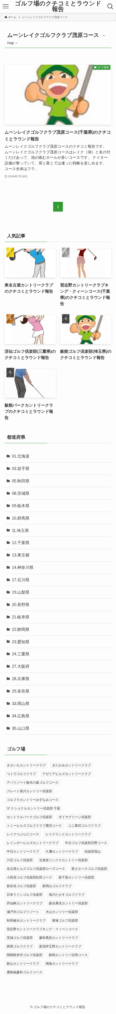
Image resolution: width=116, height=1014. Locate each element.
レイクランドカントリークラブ (68, 834)
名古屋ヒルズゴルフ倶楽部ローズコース (36, 869)
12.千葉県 (20, 542)
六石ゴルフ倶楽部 (20, 860)
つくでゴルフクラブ (21, 774)
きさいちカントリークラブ (26, 765)
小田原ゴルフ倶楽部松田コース (29, 877)
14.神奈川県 (22, 567)
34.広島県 (20, 716)
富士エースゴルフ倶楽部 (89, 869)
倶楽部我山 (92, 851)
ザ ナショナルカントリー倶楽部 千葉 (33, 808)
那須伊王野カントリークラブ (60, 946)
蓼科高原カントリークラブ (58, 938)
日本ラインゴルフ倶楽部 (24, 895)
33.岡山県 (20, 703)
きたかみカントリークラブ (71, 765)
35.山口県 (20, 728)
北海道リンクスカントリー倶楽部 (63, 860)
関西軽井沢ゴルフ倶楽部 (24, 955)
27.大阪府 (20, 666)
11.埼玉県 (20, 530)
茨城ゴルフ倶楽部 (20, 938)
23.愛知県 (20, 641)
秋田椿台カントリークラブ (26, 920)
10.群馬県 (20, 518)
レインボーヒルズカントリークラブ (33, 843)
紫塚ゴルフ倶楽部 (65, 920)
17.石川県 (20, 579)
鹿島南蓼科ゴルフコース (24, 972)
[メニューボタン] (6, 6)
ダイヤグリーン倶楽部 (75, 817)
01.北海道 (20, 456)
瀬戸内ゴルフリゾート (23, 912)
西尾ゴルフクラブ (20, 946)
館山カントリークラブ (23, 963)
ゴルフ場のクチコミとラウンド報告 (58, 6)
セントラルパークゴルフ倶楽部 (29, 817)
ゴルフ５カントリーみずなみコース (33, 800)
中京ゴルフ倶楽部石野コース (86, 843)
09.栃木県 (20, 505)
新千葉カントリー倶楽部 (76, 877)
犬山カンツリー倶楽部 (62, 912)
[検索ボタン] (110, 6)
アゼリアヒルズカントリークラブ (66, 774)
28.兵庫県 (20, 678)
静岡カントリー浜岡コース (68, 955)
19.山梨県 (20, 592)
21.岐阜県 (20, 617)
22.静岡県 (20, 629)
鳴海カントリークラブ (62, 963)
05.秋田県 (20, 481)
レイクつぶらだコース (23, 834)
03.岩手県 (20, 468)
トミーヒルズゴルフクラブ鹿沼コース (34, 826)
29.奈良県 (20, 691)
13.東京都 (20, 555)
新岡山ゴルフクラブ (56, 886)
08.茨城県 (20, 493)
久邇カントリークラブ (62, 851)
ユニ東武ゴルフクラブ (84, 826)
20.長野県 (20, 604)
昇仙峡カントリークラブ (24, 903)
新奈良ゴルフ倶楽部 (21, 886)
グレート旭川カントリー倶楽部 (29, 791)
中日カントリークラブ (23, 851)
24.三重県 (20, 654)
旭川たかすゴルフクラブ (66, 895)
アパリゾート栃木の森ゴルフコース (33, 782)
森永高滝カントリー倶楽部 (68, 903)
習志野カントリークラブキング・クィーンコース (42, 929)
